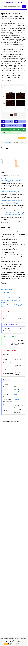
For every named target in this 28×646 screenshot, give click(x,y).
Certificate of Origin (6, 292)
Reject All (20, 643)
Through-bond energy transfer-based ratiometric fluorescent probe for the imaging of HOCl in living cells (11, 180)
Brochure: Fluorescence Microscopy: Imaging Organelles (13, 301)
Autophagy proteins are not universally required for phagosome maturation (11, 192)
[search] (24, 6)
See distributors (17, 392)
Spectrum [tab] (8, 142)
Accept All (6, 643)
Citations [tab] (15, 142)
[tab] (11, 115)
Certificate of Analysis (7, 295)
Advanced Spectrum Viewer (13, 152)
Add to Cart (22, 138)
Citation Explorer (15, 175)
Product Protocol (5, 287)
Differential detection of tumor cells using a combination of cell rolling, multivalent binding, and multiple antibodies (12, 202)
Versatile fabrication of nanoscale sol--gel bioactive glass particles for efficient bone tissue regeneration (12, 214)
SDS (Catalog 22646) (6, 289)
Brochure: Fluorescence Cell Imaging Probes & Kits (13, 305)
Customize (13, 643)
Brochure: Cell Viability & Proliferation (11, 298)
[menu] (2, 2)
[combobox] (11, 7)
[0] (21, 2)
